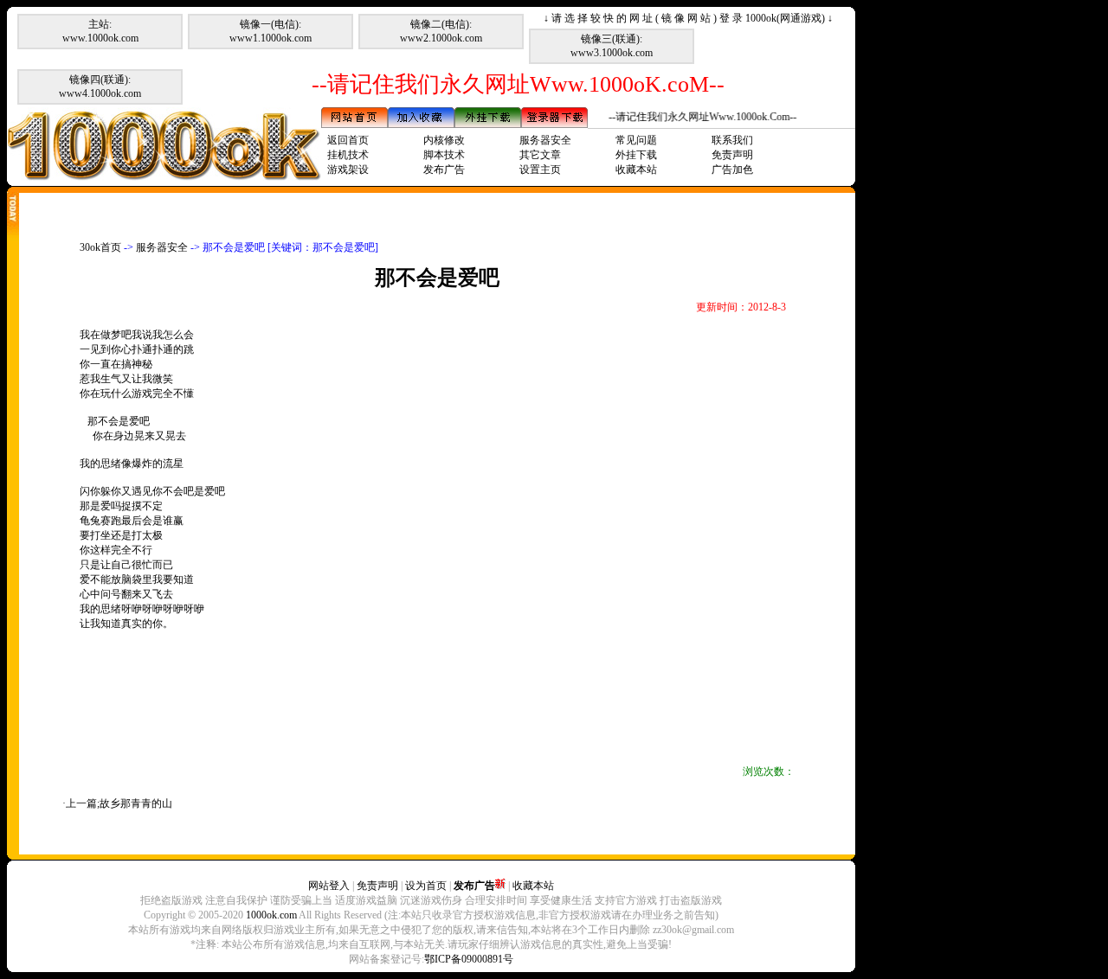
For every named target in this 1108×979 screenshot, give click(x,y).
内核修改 (444, 140)
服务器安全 (545, 140)
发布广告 (444, 169)
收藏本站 (636, 169)
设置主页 (540, 169)
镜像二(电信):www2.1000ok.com (441, 31)
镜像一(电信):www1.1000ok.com (270, 31)
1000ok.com (271, 915)
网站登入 (329, 886)
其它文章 (540, 155)
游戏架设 (348, 169)
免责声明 (732, 155)
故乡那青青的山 (136, 803)
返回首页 (348, 140)
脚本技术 (444, 155)
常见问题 (636, 140)
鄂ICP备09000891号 (468, 959)
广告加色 (732, 169)
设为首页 (426, 886)
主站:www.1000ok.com (100, 31)
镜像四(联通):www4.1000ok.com (100, 86)
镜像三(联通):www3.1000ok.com (611, 46)
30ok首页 (100, 247)
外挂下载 (636, 155)
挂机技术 (348, 155)
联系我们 (732, 140)
